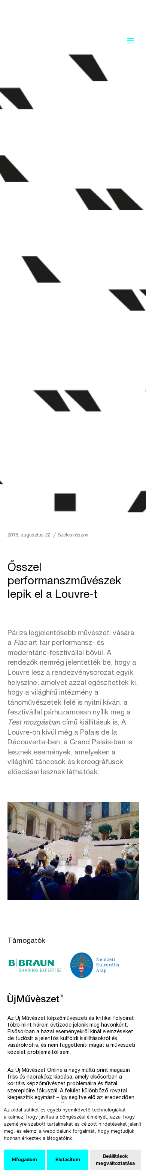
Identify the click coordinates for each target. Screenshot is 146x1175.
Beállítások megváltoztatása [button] (115, 1159)
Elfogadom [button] (24, 1159)
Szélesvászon (73, 535)
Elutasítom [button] (67, 1159)
